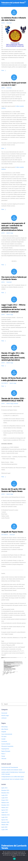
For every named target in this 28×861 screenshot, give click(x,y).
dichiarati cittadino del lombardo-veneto (11, 769)
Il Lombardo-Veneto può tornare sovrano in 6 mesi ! (13, 83)
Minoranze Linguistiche (7, 746)
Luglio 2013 (4, 812)
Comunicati (9, 23)
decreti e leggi (9, 233)
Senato (3, 756)
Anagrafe (3, 731)
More (2, 70)
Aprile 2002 (4, 827)
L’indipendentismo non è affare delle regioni (12, 776)
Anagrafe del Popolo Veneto (12, 531)
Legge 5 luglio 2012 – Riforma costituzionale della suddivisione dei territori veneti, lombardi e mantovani (13, 308)
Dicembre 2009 (5, 822)
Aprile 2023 (4, 788)
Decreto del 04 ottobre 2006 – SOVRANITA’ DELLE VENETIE (13, 399)
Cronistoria (4, 741)
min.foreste (4, 383)
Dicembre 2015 (5, 792)
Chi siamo (3, 736)
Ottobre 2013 (4, 807)
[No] (26, 855)
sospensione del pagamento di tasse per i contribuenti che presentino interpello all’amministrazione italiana (13, 226)
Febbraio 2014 (5, 802)
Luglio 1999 (4, 829)
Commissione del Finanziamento (9, 767)
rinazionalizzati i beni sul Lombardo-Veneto (12, 779)
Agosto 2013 (4, 810)
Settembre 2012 (5, 815)
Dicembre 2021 (5, 790)
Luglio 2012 (4, 817)
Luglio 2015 (4, 795)
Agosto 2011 (4, 819)
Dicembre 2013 (5, 805)
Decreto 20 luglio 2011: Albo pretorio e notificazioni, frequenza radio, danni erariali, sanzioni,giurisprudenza (13, 356)
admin (3, 23)
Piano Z (3, 753)
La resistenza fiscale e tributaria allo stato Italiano (13, 18)
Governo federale (5, 744)
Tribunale (3, 758)
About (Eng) (4, 726)
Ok (14, 858)
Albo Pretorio (4, 729)
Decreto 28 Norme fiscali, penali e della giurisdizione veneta (13, 379)
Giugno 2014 (4, 800)
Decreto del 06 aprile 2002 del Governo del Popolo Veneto (13, 490)
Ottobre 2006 (4, 824)
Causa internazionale (6, 734)
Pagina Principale (5, 751)
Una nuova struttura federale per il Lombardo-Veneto (14, 278)
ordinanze (16, 403)
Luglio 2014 (4, 797)
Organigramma (5, 748)
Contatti (3, 739)
